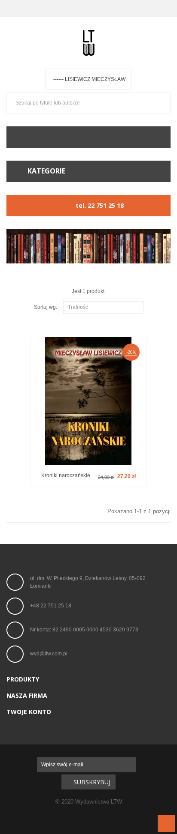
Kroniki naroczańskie (65, 475)
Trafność (102, 307)
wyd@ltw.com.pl (48, 654)
